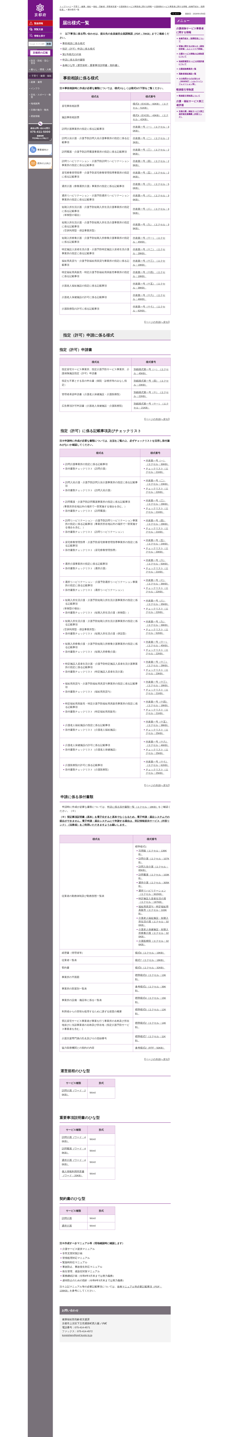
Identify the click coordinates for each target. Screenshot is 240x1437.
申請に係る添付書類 (73, 59)
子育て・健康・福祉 (42, 76)
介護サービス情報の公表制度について (191, 55)
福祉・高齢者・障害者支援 (105, 6)
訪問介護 (67, 1218)
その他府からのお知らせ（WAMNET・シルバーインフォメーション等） (191, 81)
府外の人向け (44, 163)
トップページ (65, 6)
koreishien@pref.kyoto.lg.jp (77, 1335)
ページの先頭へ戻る (157, 322)
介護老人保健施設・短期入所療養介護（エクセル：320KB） (153, 933)
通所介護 (67, 1225)
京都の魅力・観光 (40, 110)
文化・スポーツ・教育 (41, 95)
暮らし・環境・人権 (41, 69)
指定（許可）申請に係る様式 (78, 48)
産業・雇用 (36, 82)
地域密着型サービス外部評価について (191, 62)
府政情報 (35, 116)
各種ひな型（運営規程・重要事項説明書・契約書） (91, 65)
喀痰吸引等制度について (189, 96)
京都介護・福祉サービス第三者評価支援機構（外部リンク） (191, 114)
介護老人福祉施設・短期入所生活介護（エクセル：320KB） (153, 921)
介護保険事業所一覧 (187, 69)
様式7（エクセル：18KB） (150, 960)
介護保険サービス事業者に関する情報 (135, 6)
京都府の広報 (40, 52)
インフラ (35, 88)
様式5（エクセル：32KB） (150, 967)
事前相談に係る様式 (73, 43)
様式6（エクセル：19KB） (150, 952)
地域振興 (35, 103)
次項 (112, 440)
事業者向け (42, 150)
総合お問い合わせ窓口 (40, 128)
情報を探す (39, 36)
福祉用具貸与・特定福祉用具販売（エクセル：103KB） (153, 910)
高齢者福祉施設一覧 (187, 74)
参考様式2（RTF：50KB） (150, 1047)
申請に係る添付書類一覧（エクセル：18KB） (132, 807)
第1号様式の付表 (71, 54)
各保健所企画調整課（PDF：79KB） (131, 33)
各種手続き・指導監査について (191, 39)
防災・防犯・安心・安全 (41, 61)
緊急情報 (38, 23)
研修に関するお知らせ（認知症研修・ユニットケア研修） (191, 47)
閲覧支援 (38, 29)
